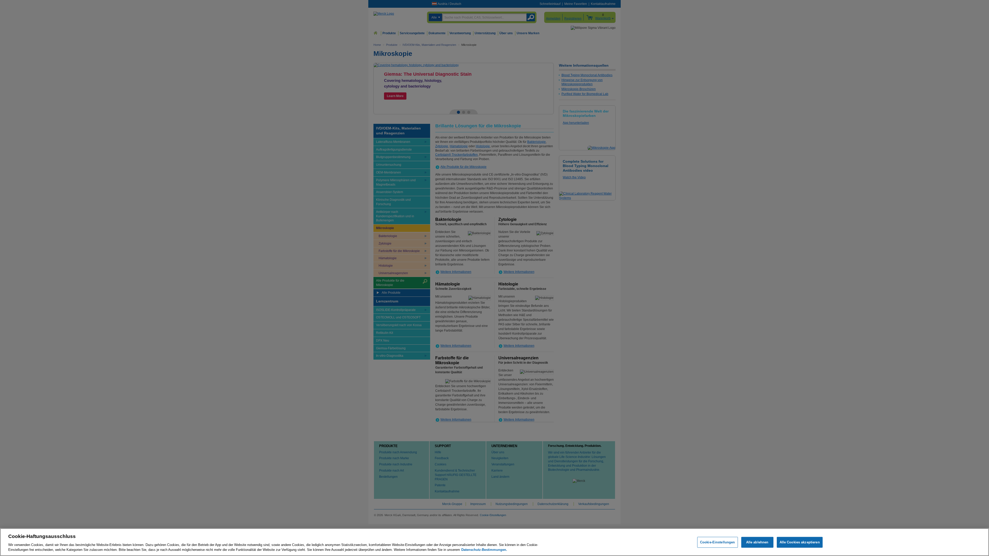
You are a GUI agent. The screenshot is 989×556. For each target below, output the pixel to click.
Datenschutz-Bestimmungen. (484, 550)
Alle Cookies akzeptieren (800, 542)
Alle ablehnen (757, 542)
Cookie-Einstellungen (717, 542)
